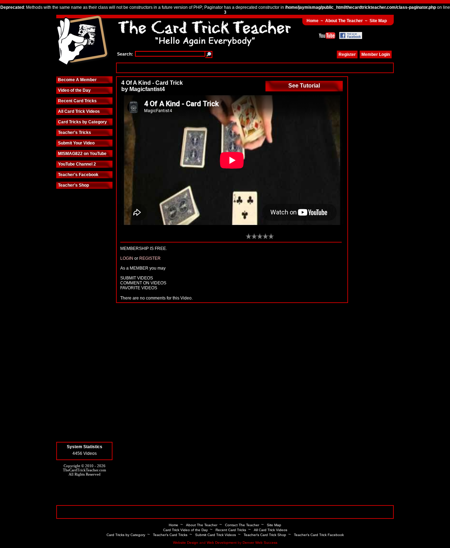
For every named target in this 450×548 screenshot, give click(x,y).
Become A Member (77, 79)
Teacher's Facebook (78, 174)
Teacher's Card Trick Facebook (319, 535)
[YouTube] (327, 35)
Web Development (222, 542)
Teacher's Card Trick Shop (265, 535)
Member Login (375, 54)
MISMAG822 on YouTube (82, 153)
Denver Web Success (260, 542)
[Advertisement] (255, 67)
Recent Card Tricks (77, 100)
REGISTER (150, 258)
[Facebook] (350, 35)
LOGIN (126, 258)
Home (313, 20)
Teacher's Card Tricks (170, 535)
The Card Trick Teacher (82, 41)
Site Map (378, 20)
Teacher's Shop (73, 185)
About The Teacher (344, 20)
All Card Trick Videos (79, 111)
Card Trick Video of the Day (185, 530)
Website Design (185, 542)
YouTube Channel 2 (77, 164)
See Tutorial (304, 86)
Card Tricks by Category (82, 122)
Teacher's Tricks (74, 132)
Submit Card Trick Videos (215, 535)
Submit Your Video (76, 143)
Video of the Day (74, 90)
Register (347, 54)
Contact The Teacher (242, 525)
